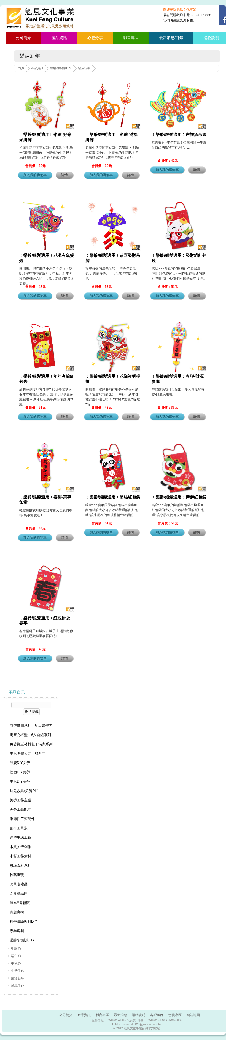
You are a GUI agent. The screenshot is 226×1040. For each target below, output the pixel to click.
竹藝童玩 (17, 875)
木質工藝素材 (20, 856)
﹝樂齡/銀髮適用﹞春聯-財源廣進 (178, 379)
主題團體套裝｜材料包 (27, 753)
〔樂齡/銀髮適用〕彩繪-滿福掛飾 (111, 137)
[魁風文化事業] (41, 18)
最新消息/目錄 (171, 37)
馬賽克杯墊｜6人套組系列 (30, 735)
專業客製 (17, 931)
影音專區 (131, 37)
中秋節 (16, 963)
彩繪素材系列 (20, 865)
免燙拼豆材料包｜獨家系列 (31, 744)
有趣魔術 (17, 912)
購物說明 (138, 1015)
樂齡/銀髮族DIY (60, 68)
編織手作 (17, 986)
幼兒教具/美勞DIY (24, 791)
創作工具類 (19, 828)
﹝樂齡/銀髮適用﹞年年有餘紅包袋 (46, 379)
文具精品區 (19, 893)
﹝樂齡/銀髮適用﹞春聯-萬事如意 (45, 499)
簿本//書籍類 (20, 903)
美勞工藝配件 (20, 809)
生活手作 (17, 971)
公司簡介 (23, 37)
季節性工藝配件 (22, 819)
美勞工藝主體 (20, 800)
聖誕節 (16, 948)
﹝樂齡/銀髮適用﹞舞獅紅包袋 (179, 497)
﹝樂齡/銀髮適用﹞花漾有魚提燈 (46, 258)
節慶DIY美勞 (20, 763)
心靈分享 (95, 37)
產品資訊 (59, 37)
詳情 (64, 175)
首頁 (21, 68)
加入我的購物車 (35, 175)
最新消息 (120, 1015)
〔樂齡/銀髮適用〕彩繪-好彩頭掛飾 (45, 137)
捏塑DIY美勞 (20, 772)
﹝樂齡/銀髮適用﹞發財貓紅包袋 (179, 258)
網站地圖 (193, 1015)
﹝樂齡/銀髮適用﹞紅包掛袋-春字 (45, 620)
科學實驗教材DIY (23, 921)
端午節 (16, 956)
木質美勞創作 (20, 847)
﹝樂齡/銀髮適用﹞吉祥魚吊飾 (179, 134)
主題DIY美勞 (20, 781)
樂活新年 (17, 978)
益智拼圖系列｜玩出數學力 (31, 725)
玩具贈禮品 (19, 884)
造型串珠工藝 (20, 837)
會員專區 (175, 1015)
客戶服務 (156, 1015)
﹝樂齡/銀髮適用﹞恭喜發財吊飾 (112, 258)
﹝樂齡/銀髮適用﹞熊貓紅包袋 (112, 497)
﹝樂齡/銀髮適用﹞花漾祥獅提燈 (112, 379)
